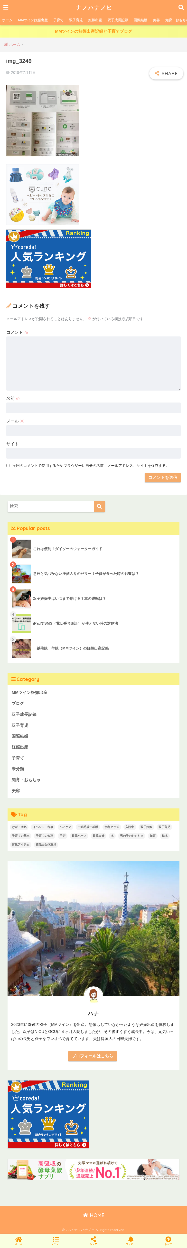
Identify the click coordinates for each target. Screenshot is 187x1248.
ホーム (7, 20)
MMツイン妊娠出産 (33, 20)
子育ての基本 (20, 835)
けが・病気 (19, 827)
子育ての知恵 (44, 835)
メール (15, 421)
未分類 (18, 768)
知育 (153, 835)
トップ (168, 1244)
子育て (58, 20)
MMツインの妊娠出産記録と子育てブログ (93, 31)
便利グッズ (111, 827)
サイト (12, 444)
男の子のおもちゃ (131, 835)
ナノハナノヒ (94, 7)
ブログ (18, 703)
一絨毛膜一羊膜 (88, 827)
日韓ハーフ (79, 835)
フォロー (131, 1244)
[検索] (99, 506)
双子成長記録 (118, 20)
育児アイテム (20, 844)
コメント (17, 332)
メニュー (56, 1244)
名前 (13, 398)
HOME (96, 1215)
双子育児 (76, 20)
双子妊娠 (146, 827)
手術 (62, 835)
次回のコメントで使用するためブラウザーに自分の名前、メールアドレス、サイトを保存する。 (90, 465)
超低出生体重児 (46, 844)
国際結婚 (140, 20)
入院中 (129, 827)
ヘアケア (65, 827)
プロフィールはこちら (92, 1055)
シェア (93, 1244)
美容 (156, 20)
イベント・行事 (43, 827)
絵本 (165, 835)
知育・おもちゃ (26, 779)
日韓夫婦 (98, 835)
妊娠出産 (95, 20)
